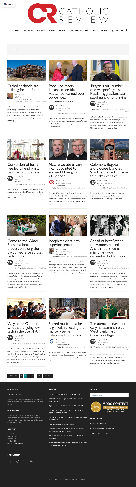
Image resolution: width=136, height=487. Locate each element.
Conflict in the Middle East (106, 347)
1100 (39, 376)
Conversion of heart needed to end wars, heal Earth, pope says (23, 168)
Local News (32, 102)
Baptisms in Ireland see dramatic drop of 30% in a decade (66, 406)
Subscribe (103, 30)
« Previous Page (13, 376)
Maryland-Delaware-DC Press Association (102, 428)
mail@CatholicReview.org (15, 443)
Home (10, 30)
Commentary (27, 30)
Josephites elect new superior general (64, 242)
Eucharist (25, 268)
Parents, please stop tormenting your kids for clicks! (64, 394)
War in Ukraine (119, 109)
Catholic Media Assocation (98, 423)
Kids (71, 30)
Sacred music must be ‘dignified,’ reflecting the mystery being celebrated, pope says (66, 329)
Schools (43, 102)
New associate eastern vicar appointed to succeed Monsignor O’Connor (66, 170)
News (17, 30)
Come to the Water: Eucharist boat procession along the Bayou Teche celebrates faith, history (25, 248)
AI (21, 343)
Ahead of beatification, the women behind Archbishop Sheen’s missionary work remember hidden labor (108, 248)
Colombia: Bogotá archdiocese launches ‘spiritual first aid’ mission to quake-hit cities (109, 170)
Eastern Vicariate (65, 188)
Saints (118, 268)
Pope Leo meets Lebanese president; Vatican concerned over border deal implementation (66, 93)
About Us (52, 30)
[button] (126, 31)
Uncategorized (82, 256)
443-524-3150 (11, 441)
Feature (26, 102)
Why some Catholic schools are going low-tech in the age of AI (24, 327)
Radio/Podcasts (91, 30)
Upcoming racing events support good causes (62, 424)
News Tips (78, 30)
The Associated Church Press (99, 433)
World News (83, 113)
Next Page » (47, 376)
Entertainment (41, 30)
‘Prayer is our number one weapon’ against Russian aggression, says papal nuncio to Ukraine (108, 91)
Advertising (63, 30)
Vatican (76, 113)
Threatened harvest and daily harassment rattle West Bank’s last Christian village (108, 329)
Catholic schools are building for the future (23, 87)
